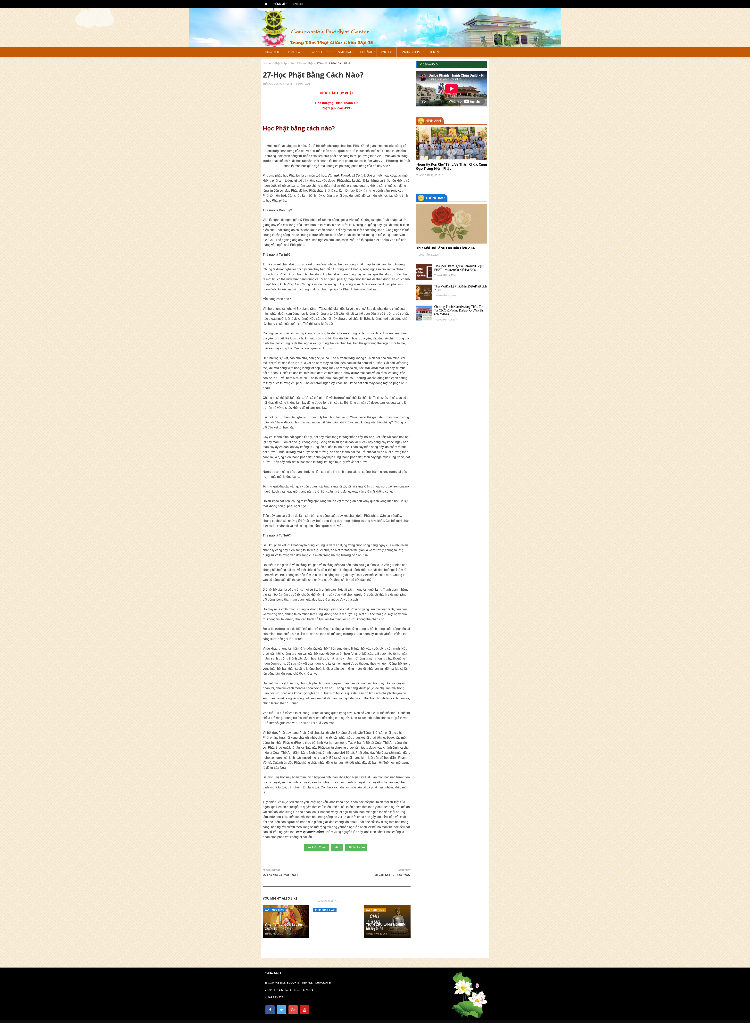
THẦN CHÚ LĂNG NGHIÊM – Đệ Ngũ (387, 926)
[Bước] (337, 847)
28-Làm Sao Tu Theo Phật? (393, 874)
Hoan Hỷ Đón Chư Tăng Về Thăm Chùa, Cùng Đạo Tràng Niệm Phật (451, 166)
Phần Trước (318, 847)
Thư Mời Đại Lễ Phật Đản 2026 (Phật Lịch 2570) (460, 288)
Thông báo (435, 198)
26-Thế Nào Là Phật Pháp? (280, 874)
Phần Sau (355, 847)
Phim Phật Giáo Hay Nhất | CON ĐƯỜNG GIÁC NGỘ (336, 894)
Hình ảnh (433, 121)
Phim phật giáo (325, 909)
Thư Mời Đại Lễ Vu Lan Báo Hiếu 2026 (445, 247)
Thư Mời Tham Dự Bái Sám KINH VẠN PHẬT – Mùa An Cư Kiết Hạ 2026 (459, 268)
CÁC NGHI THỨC (375, 909)
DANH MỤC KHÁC (274, 909)
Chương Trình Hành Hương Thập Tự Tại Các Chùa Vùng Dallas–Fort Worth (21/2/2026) (458, 310)
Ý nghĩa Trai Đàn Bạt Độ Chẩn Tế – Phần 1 (283, 926)
